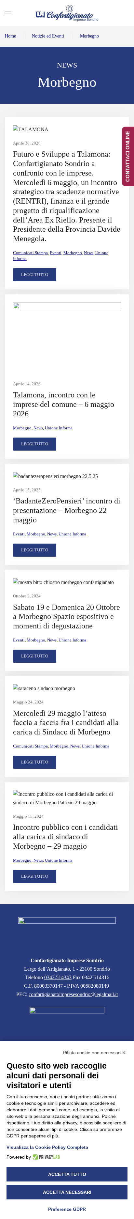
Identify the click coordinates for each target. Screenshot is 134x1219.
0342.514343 (58, 977)
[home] (67, 933)
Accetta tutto (67, 1174)
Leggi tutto (34, 274)
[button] (8, 13)
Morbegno (89, 36)
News (88, 252)
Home (10, 36)
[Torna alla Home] (67, 13)
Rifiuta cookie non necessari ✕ (94, 1052)
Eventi (55, 252)
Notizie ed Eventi (48, 36)
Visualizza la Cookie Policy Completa (47, 1147)
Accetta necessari (67, 1192)
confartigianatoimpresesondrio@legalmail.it (73, 994)
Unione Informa (59, 427)
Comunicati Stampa (30, 252)
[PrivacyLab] (45, 1157)
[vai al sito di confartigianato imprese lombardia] (67, 1021)
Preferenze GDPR (67, 1209)
